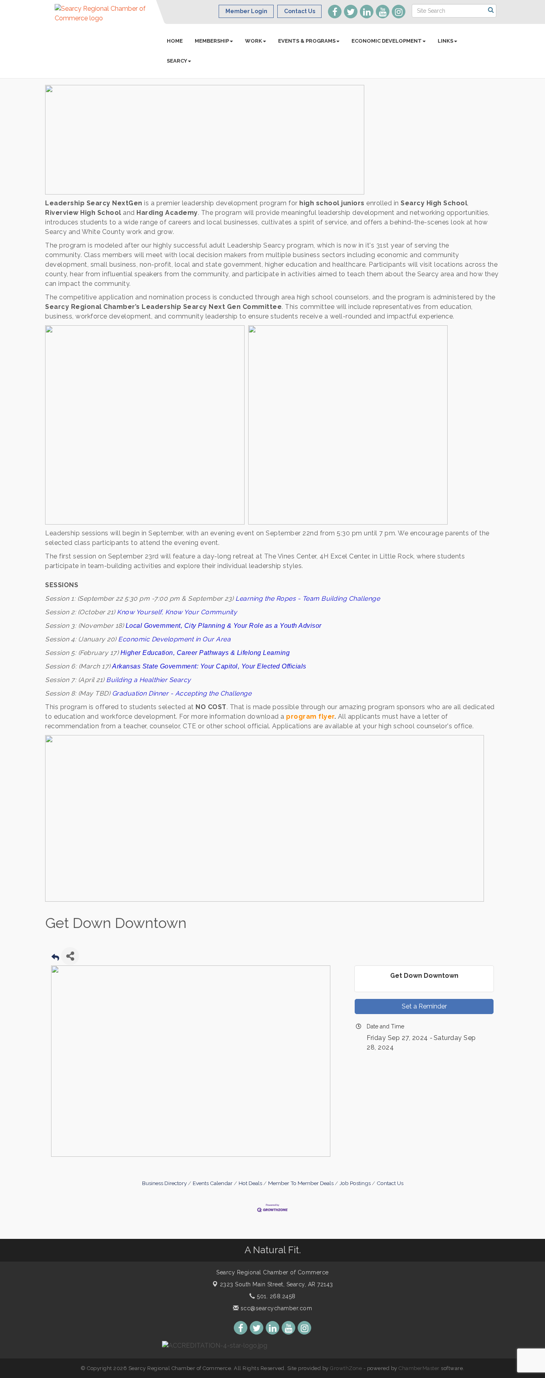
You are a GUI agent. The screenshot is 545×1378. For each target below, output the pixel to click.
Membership (212, 41)
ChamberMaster (419, 1368)
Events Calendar (213, 1183)
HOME (175, 41)
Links (445, 41)
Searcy (177, 61)
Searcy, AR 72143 (276, 1284)
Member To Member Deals (301, 1183)
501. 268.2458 (275, 1296)
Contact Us (390, 1183)
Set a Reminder (424, 1006)
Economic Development (386, 41)
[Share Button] (70, 956)
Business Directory (164, 1183)
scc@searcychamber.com (275, 1308)
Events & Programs (307, 41)
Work (253, 41)
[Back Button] (55, 958)
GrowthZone (346, 1368)
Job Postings (355, 1183)
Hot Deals (250, 1183)
